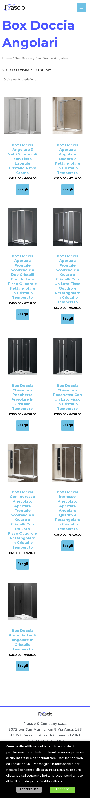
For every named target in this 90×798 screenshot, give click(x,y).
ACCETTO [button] (62, 790)
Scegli (22, 189)
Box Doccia (23, 58)
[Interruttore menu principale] (81, 7)
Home (7, 58)
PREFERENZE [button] (29, 789)
